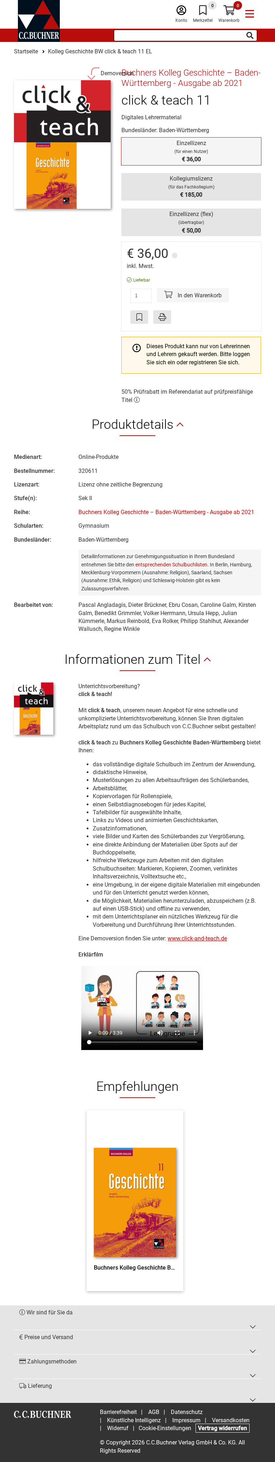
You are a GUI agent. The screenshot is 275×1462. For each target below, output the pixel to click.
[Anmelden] (181, 12)
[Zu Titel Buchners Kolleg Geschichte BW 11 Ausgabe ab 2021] (135, 1189)
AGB (153, 1412)
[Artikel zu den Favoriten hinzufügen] (139, 317)
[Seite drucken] (162, 317)
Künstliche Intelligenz (134, 1420)
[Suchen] (250, 35)
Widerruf (118, 1428)
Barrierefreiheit (118, 1412)
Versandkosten (231, 1420)
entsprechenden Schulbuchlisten (171, 564)
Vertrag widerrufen (222, 1428)
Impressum (186, 1420)
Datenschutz (187, 1412)
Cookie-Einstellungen (165, 1428)
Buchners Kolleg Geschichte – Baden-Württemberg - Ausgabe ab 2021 (166, 512)
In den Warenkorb (199, 295)
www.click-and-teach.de (197, 938)
